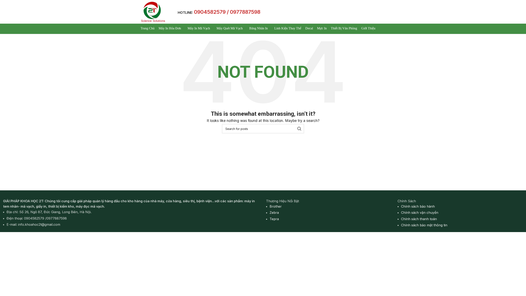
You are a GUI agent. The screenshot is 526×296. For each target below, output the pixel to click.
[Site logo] (153, 11)
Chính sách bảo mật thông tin (424, 225)
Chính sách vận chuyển (419, 212)
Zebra (274, 212)
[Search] (299, 128)
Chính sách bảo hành (418, 206)
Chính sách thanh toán (419, 219)
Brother (276, 206)
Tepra (274, 219)
